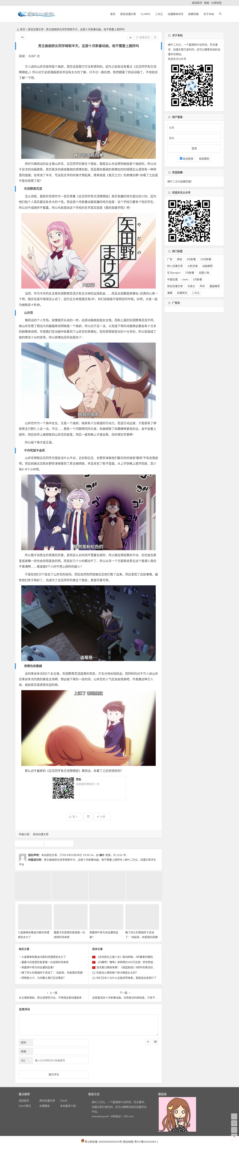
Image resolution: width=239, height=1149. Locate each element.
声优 (202, 286)
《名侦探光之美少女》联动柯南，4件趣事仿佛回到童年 (128, 956)
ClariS (145, 14)
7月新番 (189, 272)
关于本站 (209, 14)
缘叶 (102, 855)
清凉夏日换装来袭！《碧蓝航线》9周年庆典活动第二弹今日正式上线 (136, 967)
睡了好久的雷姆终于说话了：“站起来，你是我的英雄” (52, 972)
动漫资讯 (182, 292)
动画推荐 (29, 843)
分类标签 (216, 2)
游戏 (179, 259)
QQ (23, 1060)
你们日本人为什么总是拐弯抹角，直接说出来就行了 (126, 977)
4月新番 (191, 259)
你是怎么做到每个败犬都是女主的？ (117, 972)
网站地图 (128, 1141)
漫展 (169, 292)
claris (185, 279)
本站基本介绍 (68, 1105)
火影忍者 (192, 265)
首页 (112, 14)
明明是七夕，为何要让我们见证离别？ (43, 977)
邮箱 (23, 1051)
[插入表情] (148, 1042)
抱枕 (206, 2)
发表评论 (144, 37)
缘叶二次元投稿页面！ (180, 181)
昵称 (23, 1042)
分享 (102, 816)
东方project (173, 272)
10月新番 (205, 259)
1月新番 (197, 279)
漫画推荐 (214, 286)
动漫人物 (204, 272)
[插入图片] (155, 1042)
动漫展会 (44, 1105)
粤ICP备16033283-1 (146, 1141)
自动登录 (188, 158)
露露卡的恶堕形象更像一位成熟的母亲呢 (45, 962)
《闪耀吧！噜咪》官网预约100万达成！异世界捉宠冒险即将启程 (133, 962)
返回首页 (197, 2)
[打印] (131, 37)
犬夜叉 (191, 286)
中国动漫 (172, 279)
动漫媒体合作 (175, 14)
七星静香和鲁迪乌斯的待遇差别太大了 (43, 956)
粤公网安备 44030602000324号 (103, 1141)
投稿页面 (193, 14)
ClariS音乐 (25, 1105)
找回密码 (203, 158)
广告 (169, 259)
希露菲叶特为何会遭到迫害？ (38, 967)
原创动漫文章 (128, 14)
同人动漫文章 (175, 265)
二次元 (159, 14)
